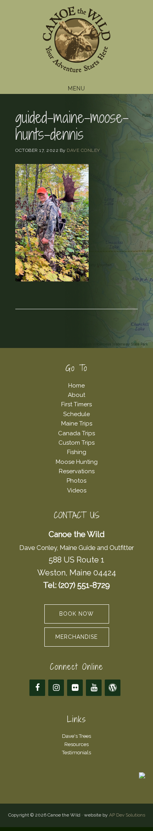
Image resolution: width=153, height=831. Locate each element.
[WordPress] (112, 688)
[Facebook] (37, 688)
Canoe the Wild (76, 40)
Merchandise (76, 637)
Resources (76, 744)
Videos (76, 490)
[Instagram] (56, 688)
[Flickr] (75, 688)
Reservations (77, 471)
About (76, 394)
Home (76, 385)
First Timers (76, 404)
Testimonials (76, 752)
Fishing (76, 452)
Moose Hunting (77, 461)
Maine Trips (76, 423)
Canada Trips (76, 433)
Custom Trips (76, 442)
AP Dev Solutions (127, 815)
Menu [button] (76, 88)
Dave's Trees (76, 736)
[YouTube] (94, 688)
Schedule (76, 414)
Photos (76, 480)
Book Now (76, 614)
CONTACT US (77, 515)
